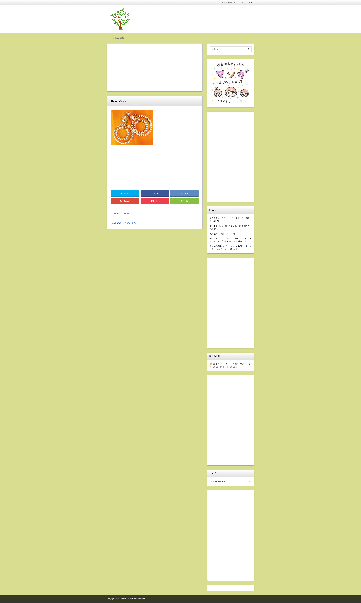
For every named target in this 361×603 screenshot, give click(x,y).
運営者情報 (228, 2)
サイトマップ (242, 2)
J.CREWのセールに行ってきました (126, 223)
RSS (252, 2)
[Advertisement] (198, 19)
